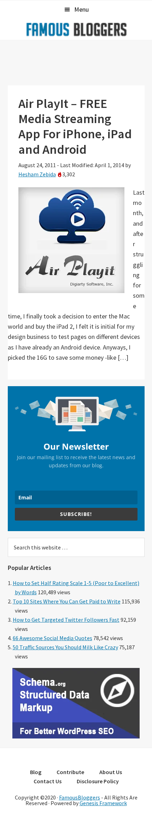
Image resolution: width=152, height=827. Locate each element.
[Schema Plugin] (76, 736)
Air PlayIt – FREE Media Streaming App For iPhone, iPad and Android (75, 126)
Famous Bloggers (76, 29)
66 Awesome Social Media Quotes (52, 637)
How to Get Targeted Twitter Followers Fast (66, 619)
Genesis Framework (103, 803)
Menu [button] (81, 9)
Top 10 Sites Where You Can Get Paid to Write (67, 601)
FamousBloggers (79, 797)
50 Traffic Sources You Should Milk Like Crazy (65, 647)
